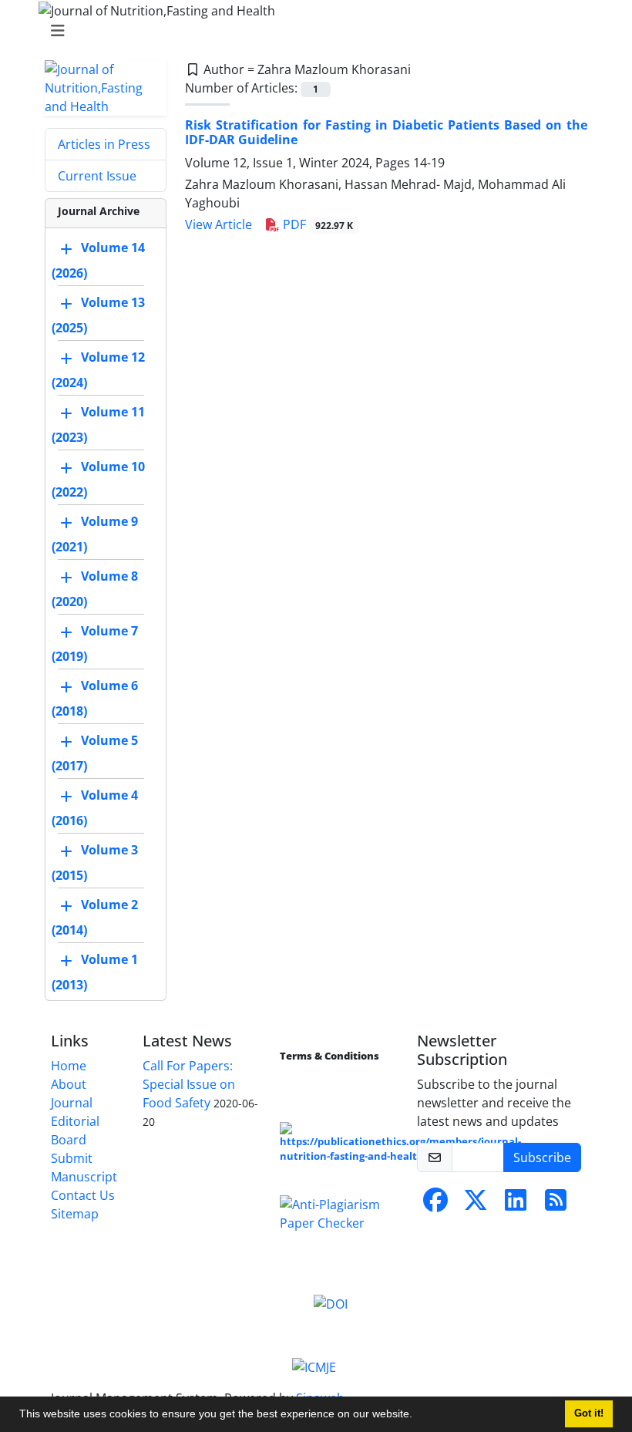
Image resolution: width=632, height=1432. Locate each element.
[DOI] (331, 1303)
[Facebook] (435, 1204)
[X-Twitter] (475, 1204)
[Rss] (555, 1204)
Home (68, 1065)
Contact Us (83, 1195)
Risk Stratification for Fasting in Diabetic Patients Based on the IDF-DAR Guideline (386, 132)
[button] (417, 1415)
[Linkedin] (515, 1204)
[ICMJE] (314, 1365)
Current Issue (97, 175)
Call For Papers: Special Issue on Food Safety (189, 1084)
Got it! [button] (588, 1413)
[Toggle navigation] (311, 31)
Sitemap (75, 1213)
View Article (218, 224)
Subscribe (542, 1157)
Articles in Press (104, 144)
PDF (316, 224)
